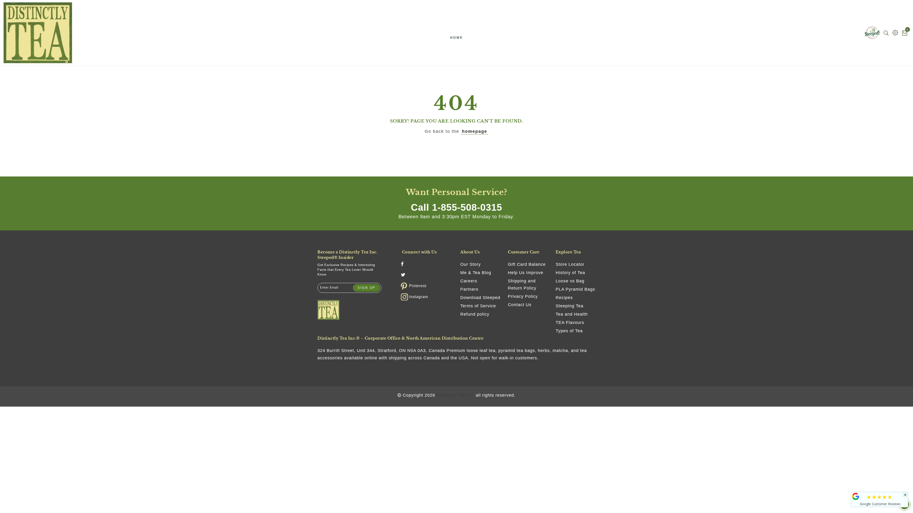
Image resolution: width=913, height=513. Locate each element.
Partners (469, 289)
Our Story (470, 264)
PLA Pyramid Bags (575, 289)
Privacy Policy (523, 296)
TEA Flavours (570, 322)
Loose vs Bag (570, 281)
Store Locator (570, 264)
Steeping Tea (569, 306)
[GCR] (855, 496)
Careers (468, 281)
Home (456, 37)
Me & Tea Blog (475, 272)
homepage (474, 131)
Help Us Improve (525, 272)
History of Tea (570, 272)
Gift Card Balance (527, 264)
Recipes (564, 297)
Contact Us (519, 304)
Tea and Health (572, 314)
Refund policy (474, 314)
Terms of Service (478, 306)
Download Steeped (480, 297)
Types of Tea (569, 330)
